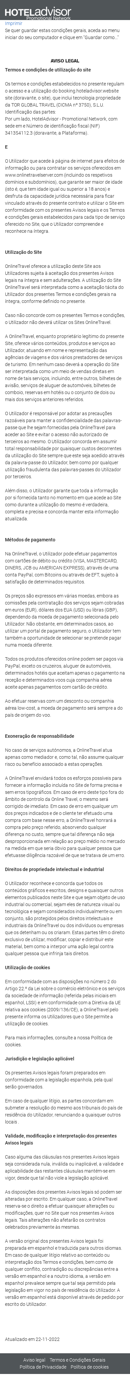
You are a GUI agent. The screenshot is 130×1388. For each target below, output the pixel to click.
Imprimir (13, 23)
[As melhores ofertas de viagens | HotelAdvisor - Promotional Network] (38, 13)
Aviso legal (34, 1360)
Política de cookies (90, 1367)
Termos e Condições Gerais (77, 1360)
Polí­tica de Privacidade (43, 1367)
